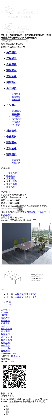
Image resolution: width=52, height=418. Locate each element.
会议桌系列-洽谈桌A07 (25, 294)
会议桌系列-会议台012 (25, 297)
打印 (8, 305)
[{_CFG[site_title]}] (19, 20)
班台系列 (16, 113)
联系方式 (16, 160)
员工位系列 (17, 119)
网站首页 (31, 212)
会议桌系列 (17, 111)
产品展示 (41, 212)
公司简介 (16, 94)
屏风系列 (16, 116)
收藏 (8, 302)
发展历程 (16, 97)
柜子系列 (16, 125)
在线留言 (16, 163)
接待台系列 (17, 122)
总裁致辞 (16, 99)
